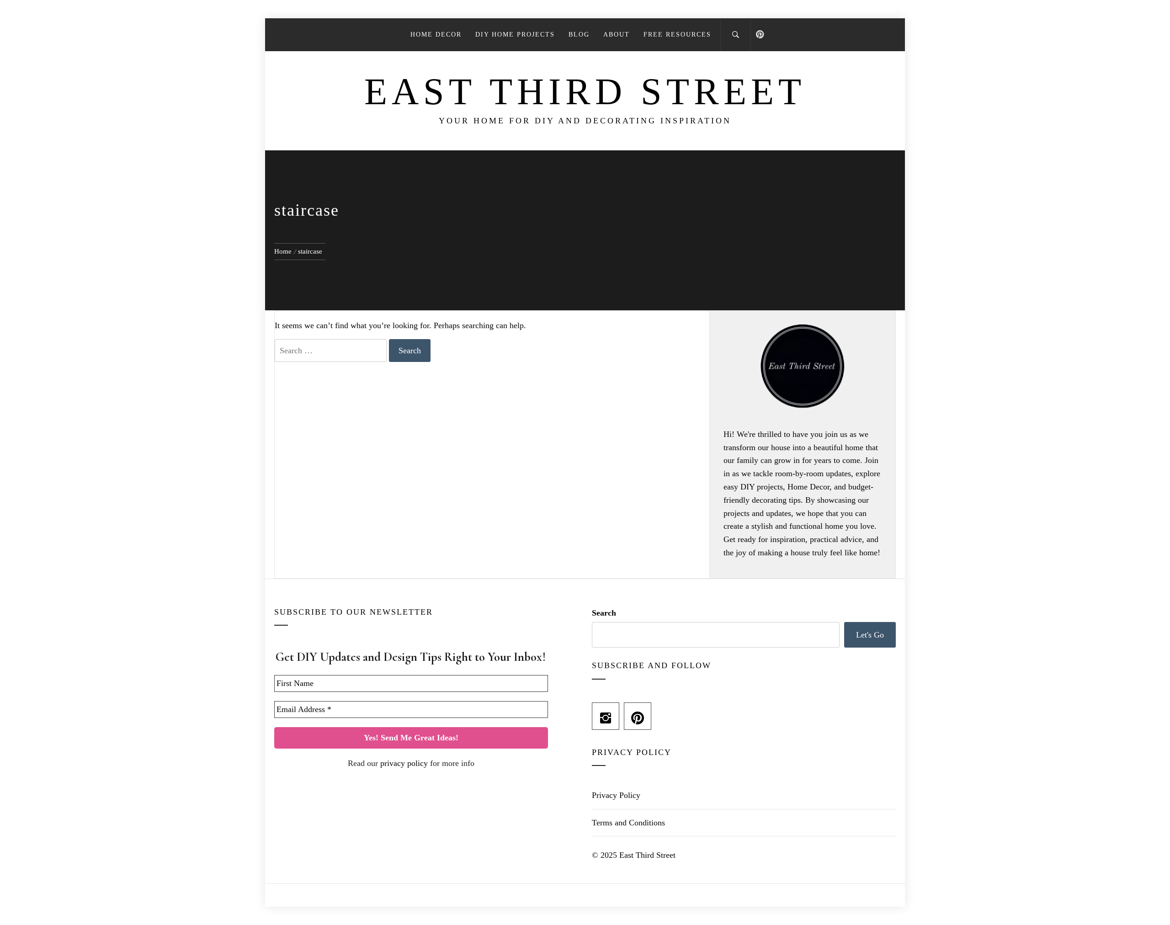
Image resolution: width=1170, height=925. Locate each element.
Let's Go (870, 634)
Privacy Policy (616, 795)
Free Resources (677, 34)
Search (604, 612)
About (616, 34)
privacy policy (404, 763)
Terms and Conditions (628, 822)
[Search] (735, 34)
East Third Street (585, 91)
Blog (579, 34)
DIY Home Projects (515, 34)
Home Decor (436, 34)
